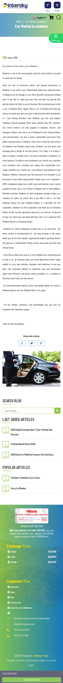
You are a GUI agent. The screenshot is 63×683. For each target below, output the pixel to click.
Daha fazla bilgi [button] (9, 673)
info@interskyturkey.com (23, 624)
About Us (15, 586)
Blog (13, 592)
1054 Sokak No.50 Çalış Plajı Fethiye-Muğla (31, 618)
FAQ (12, 597)
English (40, 17)
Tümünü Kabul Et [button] (31, 680)
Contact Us (16, 602)
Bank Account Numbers (21, 607)
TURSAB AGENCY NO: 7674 (31, 526)
